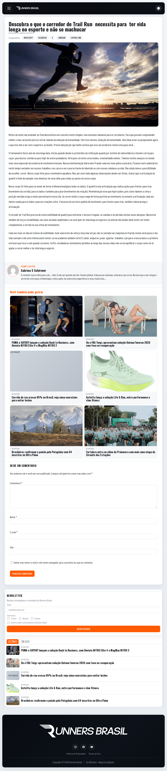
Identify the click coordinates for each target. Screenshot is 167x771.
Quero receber (83, 629)
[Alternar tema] (158, 8)
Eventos (37, 618)
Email (9, 604)
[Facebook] (83, 747)
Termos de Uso (94, 753)
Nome (13, 517)
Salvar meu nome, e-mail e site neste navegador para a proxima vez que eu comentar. (53, 562)
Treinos (13, 618)
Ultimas (12, 641)
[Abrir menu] (9, 8)
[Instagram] (75, 747)
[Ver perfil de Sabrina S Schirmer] (13, 270)
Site (12, 547)
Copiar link (76, 37)
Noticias (25, 618)
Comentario (16, 483)
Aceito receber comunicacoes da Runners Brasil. (29, 622)
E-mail (14, 532)
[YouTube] (92, 747)
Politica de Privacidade (76, 753)
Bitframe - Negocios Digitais (101, 762)
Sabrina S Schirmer (26, 33)
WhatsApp (28, 37)
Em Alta (26, 641)
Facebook (42, 37)
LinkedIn (61, 37)
